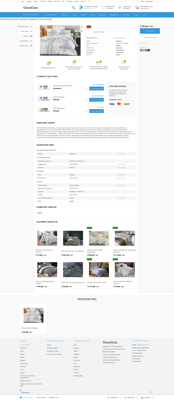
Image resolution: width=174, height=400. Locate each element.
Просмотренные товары (87, 299)
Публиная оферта (78, 375)
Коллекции (43, 1)
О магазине (69, 1)
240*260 (118, 54)
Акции (22, 1)
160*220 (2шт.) (119, 52)
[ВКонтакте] (141, 50)
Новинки (49, 345)
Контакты (83, 1)
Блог (63, 1)
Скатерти (22, 372)
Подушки (22, 354)
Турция (40, 212)
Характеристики (24, 41)
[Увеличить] (60, 40)
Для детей (22, 360)
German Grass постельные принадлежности (27, 376)
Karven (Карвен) (120, 50)
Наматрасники (24, 363)
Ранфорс (118, 45)
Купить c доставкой (96, 88)
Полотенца (23, 366)
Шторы (22, 369)
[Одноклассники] (143, 50)
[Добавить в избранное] (81, 27)
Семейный (118, 41)
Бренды (50, 1)
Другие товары (122, 154)
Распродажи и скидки (52, 351)
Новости (35, 1)
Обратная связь (27, 397)
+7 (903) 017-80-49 (41, 397)
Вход (142, 1)
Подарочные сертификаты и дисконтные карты (31, 384)
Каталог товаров (32, 15)
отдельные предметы (26, 380)
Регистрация (149, 1)
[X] (149, 50)
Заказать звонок (88, 8)
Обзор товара (24, 31)
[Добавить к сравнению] (81, 31)
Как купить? (57, 1)
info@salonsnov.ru (143, 345)
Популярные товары (52, 348)
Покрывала (23, 348)
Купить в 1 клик (151, 37)
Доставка (28, 1)
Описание (25, 36)
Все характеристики (119, 37)
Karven (72, 201)
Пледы (22, 351)
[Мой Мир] (146, 50)
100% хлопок (119, 47)
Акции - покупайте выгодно (54, 354)
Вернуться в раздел (23, 26)
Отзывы (77, 1)
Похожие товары (23, 45)
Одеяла (22, 357)
